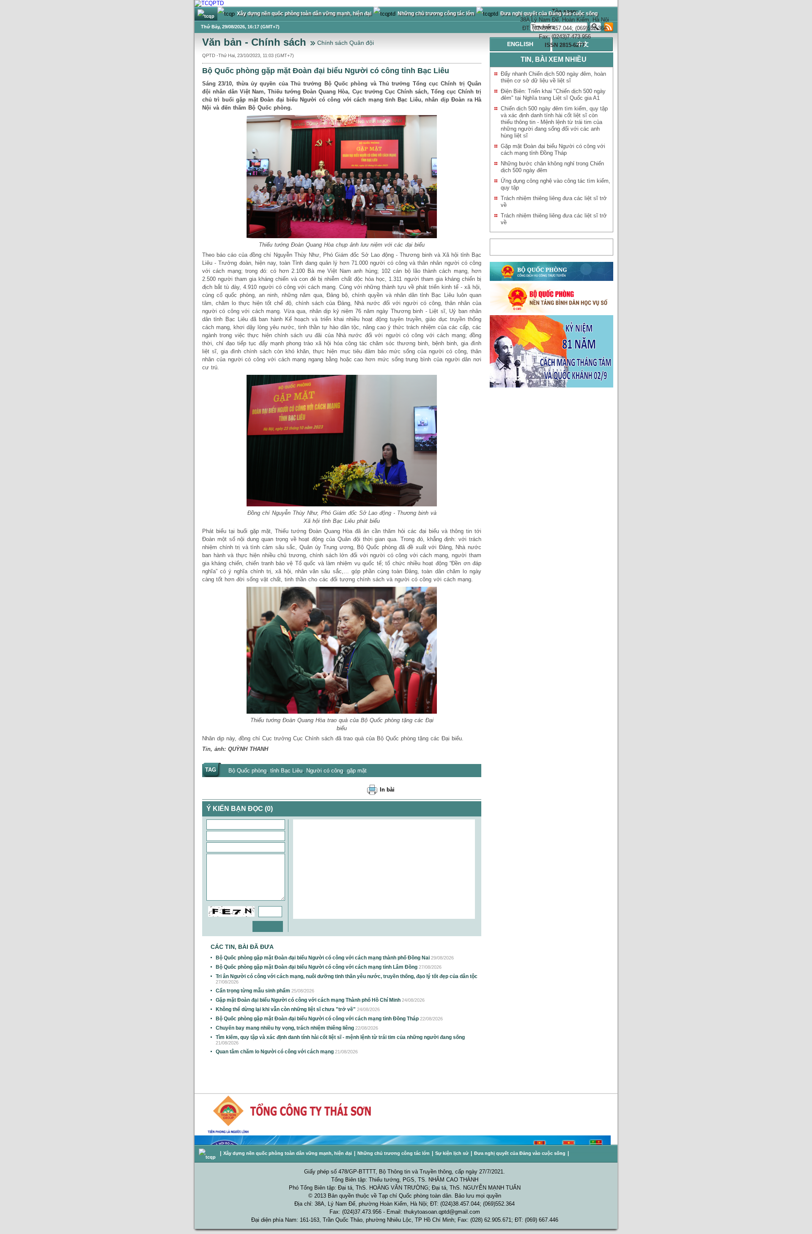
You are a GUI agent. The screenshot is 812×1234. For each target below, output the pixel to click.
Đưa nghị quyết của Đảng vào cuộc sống (519, 1153)
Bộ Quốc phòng (247, 770)
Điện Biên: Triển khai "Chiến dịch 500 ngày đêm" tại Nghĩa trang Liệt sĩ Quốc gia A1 (553, 94)
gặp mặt (357, 770)
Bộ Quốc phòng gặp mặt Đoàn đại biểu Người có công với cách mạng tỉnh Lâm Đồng (316, 967)
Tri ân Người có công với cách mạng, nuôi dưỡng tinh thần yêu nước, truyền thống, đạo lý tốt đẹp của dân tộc (346, 976)
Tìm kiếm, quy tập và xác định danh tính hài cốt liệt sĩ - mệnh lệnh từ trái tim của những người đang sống (340, 1037)
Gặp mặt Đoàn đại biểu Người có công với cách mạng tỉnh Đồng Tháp (553, 149)
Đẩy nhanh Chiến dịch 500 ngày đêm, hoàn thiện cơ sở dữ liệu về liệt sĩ (553, 77)
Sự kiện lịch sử (452, 1153)
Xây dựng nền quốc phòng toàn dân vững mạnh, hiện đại (287, 1153)
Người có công (324, 770)
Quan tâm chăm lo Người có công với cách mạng (275, 1052)
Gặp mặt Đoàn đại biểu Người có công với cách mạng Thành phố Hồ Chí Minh (308, 1000)
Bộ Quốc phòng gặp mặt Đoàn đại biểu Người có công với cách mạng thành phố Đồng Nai (323, 958)
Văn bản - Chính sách (254, 42)
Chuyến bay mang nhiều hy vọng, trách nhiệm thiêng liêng (285, 1028)
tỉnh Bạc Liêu (286, 770)
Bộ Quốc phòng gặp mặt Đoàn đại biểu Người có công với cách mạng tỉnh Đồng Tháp (317, 1019)
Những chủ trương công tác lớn (393, 1153)
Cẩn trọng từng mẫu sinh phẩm (253, 991)
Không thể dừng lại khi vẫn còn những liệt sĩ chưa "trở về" (286, 1009)
